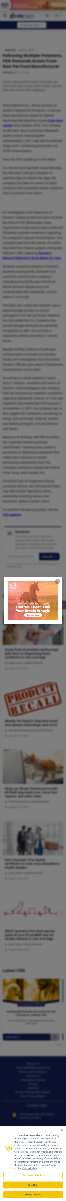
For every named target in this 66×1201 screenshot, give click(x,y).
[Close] (62, 1130)
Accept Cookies (33, 1194)
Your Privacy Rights (33, 1175)
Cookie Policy (29, 1168)
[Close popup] (57, 581)
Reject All (33, 1184)
